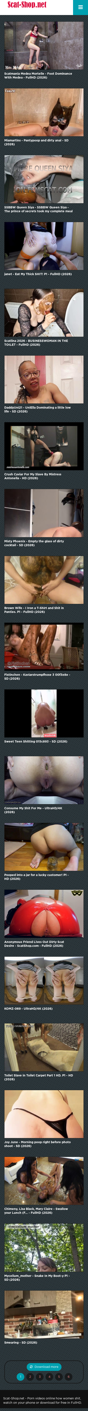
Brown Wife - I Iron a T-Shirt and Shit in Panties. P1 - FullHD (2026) (34, 610)
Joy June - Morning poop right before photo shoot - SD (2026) (37, 1144)
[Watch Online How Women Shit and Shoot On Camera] (26, 7)
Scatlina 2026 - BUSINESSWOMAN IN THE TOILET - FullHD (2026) (36, 343)
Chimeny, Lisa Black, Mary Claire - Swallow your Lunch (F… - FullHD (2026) (36, 1211)
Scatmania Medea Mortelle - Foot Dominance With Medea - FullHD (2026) (38, 76)
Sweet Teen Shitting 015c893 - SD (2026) (35, 741)
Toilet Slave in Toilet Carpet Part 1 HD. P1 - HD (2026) (38, 1077)
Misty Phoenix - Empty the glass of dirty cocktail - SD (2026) (34, 543)
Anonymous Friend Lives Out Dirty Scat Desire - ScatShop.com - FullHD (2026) (34, 944)
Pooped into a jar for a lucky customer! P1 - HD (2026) (36, 877)
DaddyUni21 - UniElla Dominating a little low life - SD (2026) (37, 409)
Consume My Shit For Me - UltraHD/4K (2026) (33, 810)
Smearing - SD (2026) (20, 1342)
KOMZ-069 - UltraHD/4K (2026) (28, 1009)
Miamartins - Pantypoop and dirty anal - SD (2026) (36, 142)
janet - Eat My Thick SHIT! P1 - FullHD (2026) (38, 274)
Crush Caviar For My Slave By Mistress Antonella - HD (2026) (32, 476)
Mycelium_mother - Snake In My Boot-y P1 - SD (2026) (37, 1278)
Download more (46, 1367)
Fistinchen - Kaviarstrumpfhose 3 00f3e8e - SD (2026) (37, 677)
